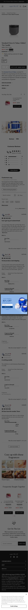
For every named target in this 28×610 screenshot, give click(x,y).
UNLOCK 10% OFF (7, 306)
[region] (14, 600)
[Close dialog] (26, 295)
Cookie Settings (14, 606)
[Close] (26, 594)
